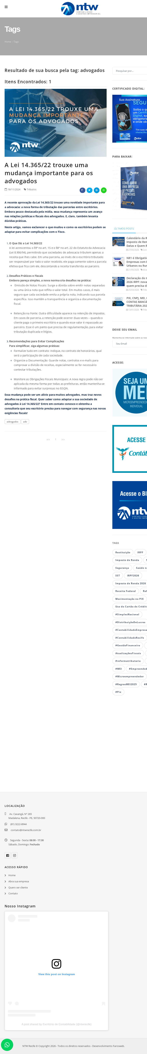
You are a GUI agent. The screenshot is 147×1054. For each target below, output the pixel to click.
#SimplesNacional (127, 614)
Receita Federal (125, 591)
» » (63, 439)
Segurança (122, 567)
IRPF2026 (133, 575)
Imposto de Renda (127, 560)
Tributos (31, 189)
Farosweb (118, 1046)
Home (8, 41)
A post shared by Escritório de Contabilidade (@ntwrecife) (56, 1024)
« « (48, 439)
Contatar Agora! (21, 760)
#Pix (118, 692)
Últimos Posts (124, 228)
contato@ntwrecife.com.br (26, 830)
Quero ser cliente (18, 887)
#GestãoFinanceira (127, 645)
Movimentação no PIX (129, 599)
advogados (12, 421)
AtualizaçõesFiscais (128, 653)
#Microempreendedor (129, 676)
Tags (16, 41)
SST (117, 575)
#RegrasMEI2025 (126, 684)
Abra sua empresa (18, 881)
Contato (13, 893)
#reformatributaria (128, 661)
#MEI (118, 668)
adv (25, 421)
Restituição (122, 552)
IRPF (140, 552)
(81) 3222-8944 (18, 824)
